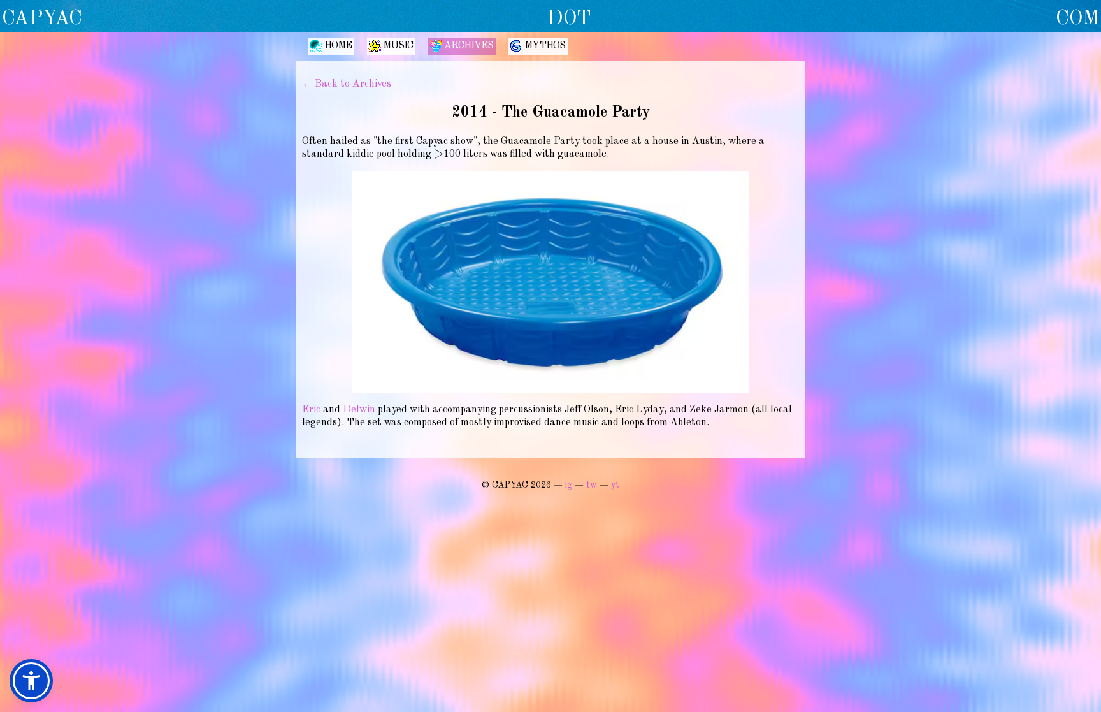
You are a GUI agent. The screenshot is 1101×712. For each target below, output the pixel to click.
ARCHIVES (468, 46)
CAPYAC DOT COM (550, 19)
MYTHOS (544, 46)
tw (591, 485)
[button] (31, 680)
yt (615, 485)
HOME (338, 46)
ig (568, 485)
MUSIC (398, 46)
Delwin (359, 410)
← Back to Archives (346, 84)
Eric (311, 410)
